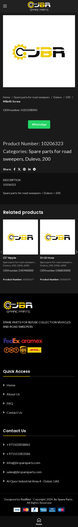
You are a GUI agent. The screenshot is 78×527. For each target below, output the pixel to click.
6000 (26, 265)
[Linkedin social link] (29, 169)
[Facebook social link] (14, 169)
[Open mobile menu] (5, 6)
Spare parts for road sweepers (32, 97)
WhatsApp (39, 124)
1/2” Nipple (9, 257)
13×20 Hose (47, 257)
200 (68, 97)
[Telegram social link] (34, 169)
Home (7, 97)
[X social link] (19, 169)
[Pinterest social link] (24, 169)
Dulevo (57, 97)
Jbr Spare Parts (62, 499)
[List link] (39, 385)
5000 (20, 265)
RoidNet (26, 499)
